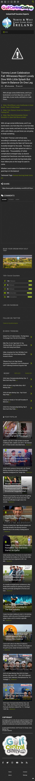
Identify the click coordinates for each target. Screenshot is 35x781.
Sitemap (25, 775)
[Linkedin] (15, 2)
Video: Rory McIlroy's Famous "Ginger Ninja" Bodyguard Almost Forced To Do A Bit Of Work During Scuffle (17, 458)
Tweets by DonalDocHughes (10, 323)
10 (6, 689)
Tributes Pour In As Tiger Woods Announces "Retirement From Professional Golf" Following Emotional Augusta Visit (17, 486)
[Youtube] (11, 2)
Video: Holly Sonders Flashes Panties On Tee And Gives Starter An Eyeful (17, 547)
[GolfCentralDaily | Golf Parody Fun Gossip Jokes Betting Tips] (17, 10)
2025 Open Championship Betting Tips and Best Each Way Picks (16, 695)
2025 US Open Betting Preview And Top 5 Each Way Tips (17, 666)
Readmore (28, 445)
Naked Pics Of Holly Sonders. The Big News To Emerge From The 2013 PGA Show (17, 433)
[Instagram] (8, 2)
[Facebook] (2, 2)
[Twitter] (5, 2)
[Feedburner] (18, 2)
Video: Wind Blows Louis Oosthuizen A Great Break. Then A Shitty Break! (17, 106)
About (10, 775)
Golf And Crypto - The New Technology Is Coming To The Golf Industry (16, 607)
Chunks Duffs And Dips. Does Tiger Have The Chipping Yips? (17, 518)
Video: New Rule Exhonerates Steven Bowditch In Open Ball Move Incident (14, 116)
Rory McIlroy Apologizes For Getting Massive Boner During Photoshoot (17, 577)
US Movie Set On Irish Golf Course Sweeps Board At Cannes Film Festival (16, 636)
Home (9, 772)
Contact (25, 772)
